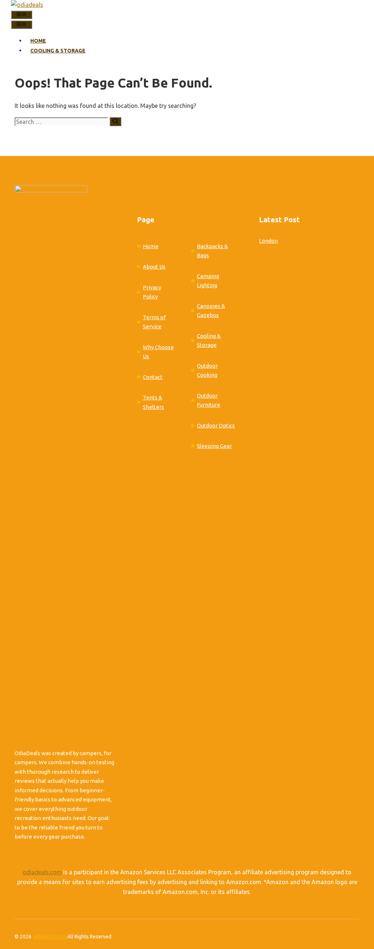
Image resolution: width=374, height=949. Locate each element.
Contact (153, 377)
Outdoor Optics (216, 425)
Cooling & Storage (57, 51)
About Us (154, 266)
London (268, 241)
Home (38, 41)
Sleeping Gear (214, 446)
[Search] (115, 121)
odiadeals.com (42, 872)
